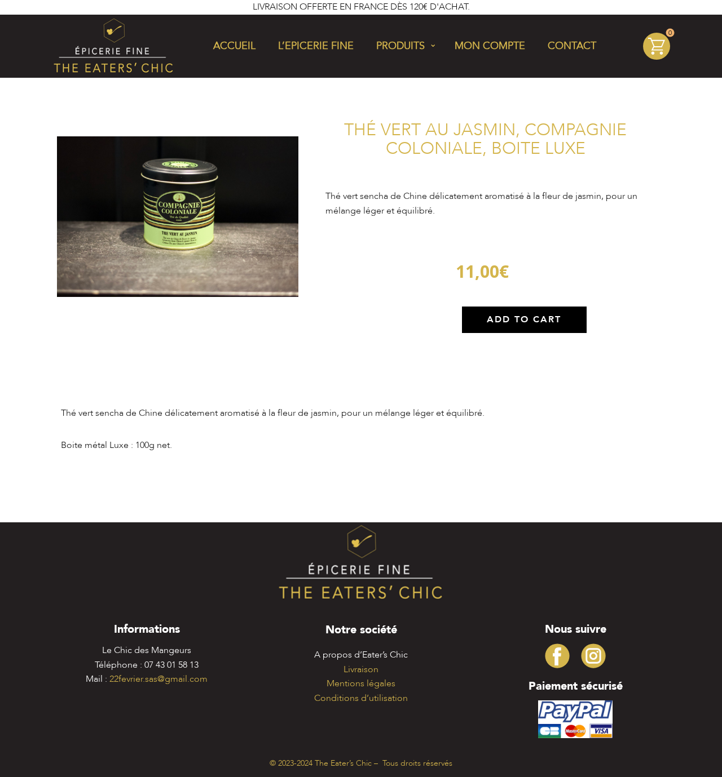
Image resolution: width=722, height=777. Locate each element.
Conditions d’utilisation (361, 698)
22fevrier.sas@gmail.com (158, 679)
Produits (400, 46)
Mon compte (490, 46)
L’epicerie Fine (316, 46)
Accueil (234, 46)
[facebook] (557, 655)
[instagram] (593, 655)
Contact (572, 46)
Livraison (361, 669)
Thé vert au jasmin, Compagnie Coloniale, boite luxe (485, 139)
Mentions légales (361, 683)
